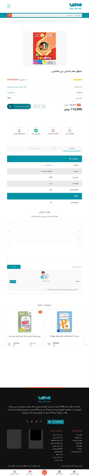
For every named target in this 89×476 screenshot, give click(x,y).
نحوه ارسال (79, 443)
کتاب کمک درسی (63, 20)
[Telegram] (36, 422)
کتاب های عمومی (57, 446)
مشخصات (72, 148)
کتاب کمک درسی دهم (34, 20)
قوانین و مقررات (53, 134)
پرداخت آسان (58, 460)
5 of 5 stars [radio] (73, 267)
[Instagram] (41, 422)
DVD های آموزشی (57, 449)
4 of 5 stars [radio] (75, 267)
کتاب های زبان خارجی (56, 443)
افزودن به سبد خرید (22, 106)
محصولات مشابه (34, 148)
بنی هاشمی (48, 165)
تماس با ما (79, 435)
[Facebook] (27, 422)
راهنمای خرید (70, 134)
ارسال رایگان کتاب (19, 134)
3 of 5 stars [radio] (77, 267)
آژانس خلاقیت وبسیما (68, 466)
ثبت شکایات (78, 438)
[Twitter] (32, 422)
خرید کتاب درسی (57, 435)
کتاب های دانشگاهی (56, 440)
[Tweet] (35, 28)
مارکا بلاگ (79, 446)
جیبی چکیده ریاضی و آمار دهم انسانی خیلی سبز (24, 336)
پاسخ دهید (13, 281)
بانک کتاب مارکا (73, 20)
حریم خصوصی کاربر (76, 452)
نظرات (53, 148)
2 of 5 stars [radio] (79, 267)
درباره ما (80, 449)
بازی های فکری (58, 452)
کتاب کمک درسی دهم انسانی (19, 20)
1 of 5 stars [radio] (81, 267)
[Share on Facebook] (28, 28)
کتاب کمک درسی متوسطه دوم (49, 20)
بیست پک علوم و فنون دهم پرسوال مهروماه (64, 336)
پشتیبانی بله (36, 134)
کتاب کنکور (59, 454)
